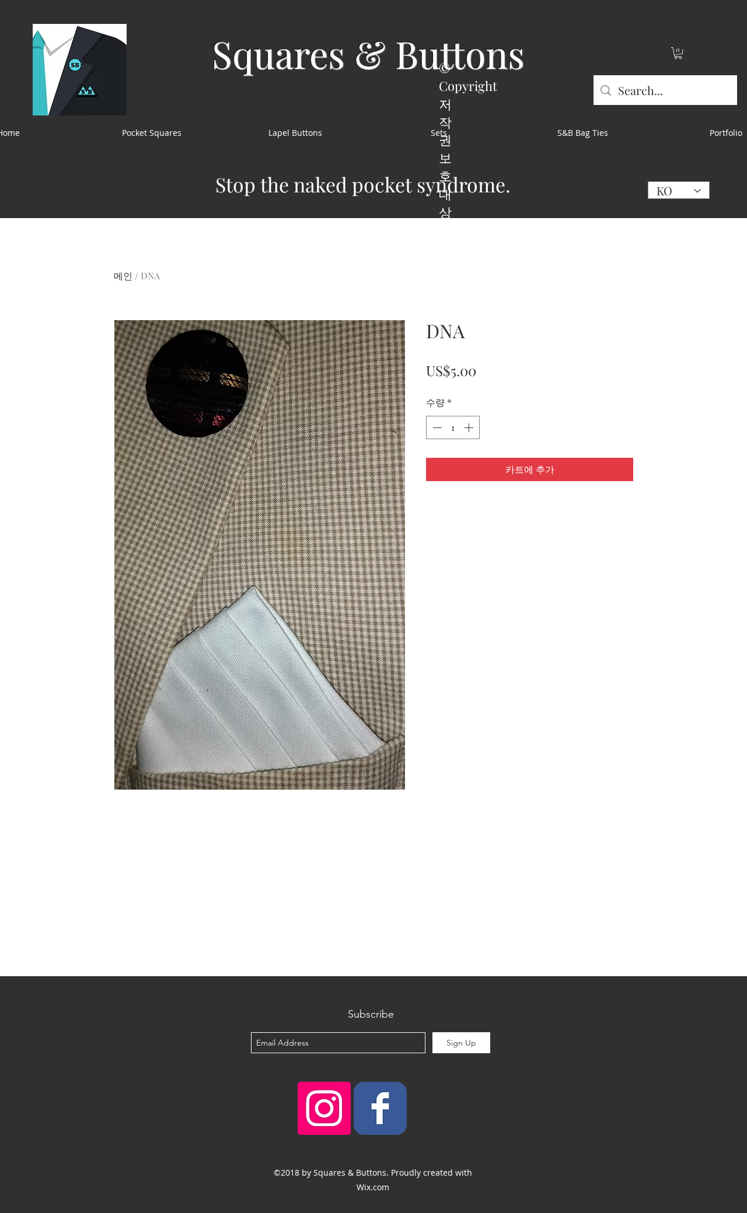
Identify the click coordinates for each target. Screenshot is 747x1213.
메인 (123, 275)
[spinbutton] (453, 427)
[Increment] (470, 427)
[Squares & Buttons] (380, 1108)
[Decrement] (436, 427)
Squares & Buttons (368, 53)
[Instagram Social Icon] (324, 1108)
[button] (678, 53)
